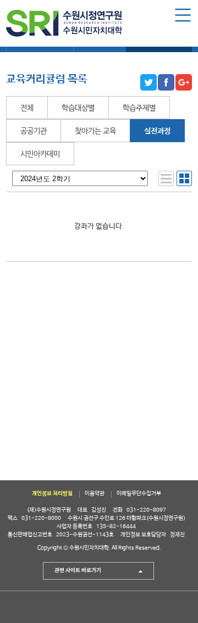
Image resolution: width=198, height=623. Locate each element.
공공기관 (33, 131)
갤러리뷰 (184, 178)
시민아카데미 (40, 154)
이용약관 (95, 494)
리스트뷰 (166, 178)
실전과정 (157, 131)
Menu (183, 15)
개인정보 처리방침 (52, 494)
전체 (27, 108)
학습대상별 (78, 108)
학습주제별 (139, 108)
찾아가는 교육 (95, 131)
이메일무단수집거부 (139, 494)
